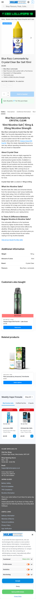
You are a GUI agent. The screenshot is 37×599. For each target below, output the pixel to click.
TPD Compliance (6, 490)
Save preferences (18, 592)
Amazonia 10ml (7, 374)
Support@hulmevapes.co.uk (10, 468)
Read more (18, 327)
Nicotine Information (8, 493)
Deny (18, 586)
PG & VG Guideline (7, 486)
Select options (18, 382)
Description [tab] (11, 112)
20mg (10, 85)
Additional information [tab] (24, 112)
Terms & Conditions (7, 522)
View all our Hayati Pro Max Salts (12, 240)
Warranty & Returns (7, 519)
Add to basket (22, 94)
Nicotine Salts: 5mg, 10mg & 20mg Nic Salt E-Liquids (20, 19)
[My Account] (28, 2)
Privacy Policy (18, 596)
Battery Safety (6, 483)
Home (3, 19)
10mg (4, 85)
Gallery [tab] (3, 112)
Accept (17, 581)
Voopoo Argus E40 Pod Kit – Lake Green (15, 321)
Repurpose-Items (8, 319)
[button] (32, 535)
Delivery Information (7, 515)
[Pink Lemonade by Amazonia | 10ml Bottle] (17, 356)
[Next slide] (31, 38)
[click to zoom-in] (17, 37)
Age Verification (6, 528)
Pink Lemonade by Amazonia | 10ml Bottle (16, 376)
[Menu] (4, 2)
